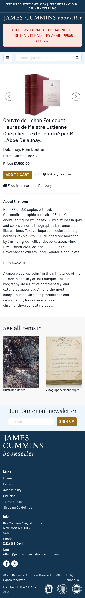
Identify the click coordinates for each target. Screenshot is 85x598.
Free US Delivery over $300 (26, 4)
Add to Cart (18, 174)
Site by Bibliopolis (71, 577)
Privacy (8, 484)
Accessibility (12, 490)
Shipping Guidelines (17, 507)
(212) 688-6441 (13, 543)
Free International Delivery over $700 (53, 6)
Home (7, 478)
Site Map (9, 496)
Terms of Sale (13, 501)
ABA (6, 592)
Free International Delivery (29, 185)
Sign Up (66, 421)
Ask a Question (59, 174)
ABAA (21, 587)
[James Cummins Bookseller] (42, 18)
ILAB (30, 587)
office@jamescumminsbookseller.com (31, 554)
